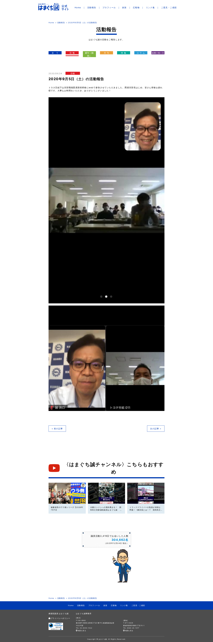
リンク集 (150, 7)
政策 (124, 7)
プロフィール (109, 7)
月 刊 (106, 53)
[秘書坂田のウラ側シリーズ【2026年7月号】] (67, 493)
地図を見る (82, 630)
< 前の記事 (57, 428)
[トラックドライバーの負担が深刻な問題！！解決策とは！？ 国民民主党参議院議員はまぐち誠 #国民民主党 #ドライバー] (145, 493)
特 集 (123, 53)
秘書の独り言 (158, 53)
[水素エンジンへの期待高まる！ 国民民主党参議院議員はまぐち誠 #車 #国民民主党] (106, 493)
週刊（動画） (89, 54)
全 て (55, 53)
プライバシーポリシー (60, 618)
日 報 (72, 53)
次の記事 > (155, 428)
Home (78, 7)
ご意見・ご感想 (169, 7)
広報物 (136, 7)
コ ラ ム (141, 53)
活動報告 (91, 7)
